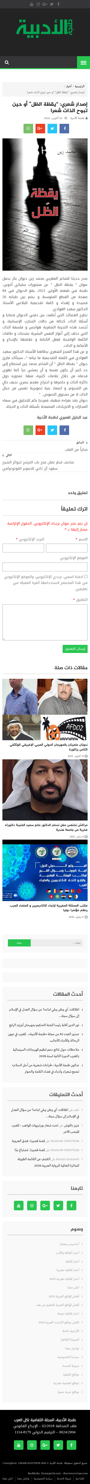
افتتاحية (80, 1478)
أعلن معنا (73, 1288)
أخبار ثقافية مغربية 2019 (64, 1279)
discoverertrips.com (75, 1473)
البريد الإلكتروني (30, 539)
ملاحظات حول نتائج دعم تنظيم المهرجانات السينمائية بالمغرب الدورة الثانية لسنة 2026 (46, 1053)
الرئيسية (79, 86)
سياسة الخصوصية (68, 1357)
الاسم (82, 539)
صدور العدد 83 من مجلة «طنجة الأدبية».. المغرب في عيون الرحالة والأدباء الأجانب (43, 1037)
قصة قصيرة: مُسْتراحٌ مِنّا (30, 1150)
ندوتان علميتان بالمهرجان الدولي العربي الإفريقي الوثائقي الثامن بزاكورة (49, 747)
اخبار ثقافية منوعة (68, 1314)
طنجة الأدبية (77, 118)
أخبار (69, 86)
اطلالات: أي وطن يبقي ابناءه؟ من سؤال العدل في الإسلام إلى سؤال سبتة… (44, 1012)
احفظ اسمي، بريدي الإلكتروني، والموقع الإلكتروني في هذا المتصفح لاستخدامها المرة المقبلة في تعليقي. (46, 582)
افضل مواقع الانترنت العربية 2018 (58, 1323)
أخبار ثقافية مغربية (67, 1270)
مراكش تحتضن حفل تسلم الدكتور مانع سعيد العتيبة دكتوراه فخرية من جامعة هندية (46, 827)
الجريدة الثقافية (70, 1340)
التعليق (80, 600)
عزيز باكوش (71, 1125)
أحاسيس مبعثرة (69, 1244)
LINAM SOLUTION (29, 1463)
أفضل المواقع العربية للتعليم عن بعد (57, 1305)
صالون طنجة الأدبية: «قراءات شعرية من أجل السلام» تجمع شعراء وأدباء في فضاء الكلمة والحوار (45, 1068)
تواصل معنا (72, 1349)
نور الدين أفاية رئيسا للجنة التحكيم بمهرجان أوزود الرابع (44, 1025)
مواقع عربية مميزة (68, 1392)
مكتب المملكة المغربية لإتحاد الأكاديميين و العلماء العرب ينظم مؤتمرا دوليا (49, 908)
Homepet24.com (51, 1473)
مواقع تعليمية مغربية (66, 1383)
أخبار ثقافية (72, 1262)
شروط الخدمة (70, 1366)
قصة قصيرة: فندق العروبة (28, 1141)
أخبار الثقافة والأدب (67, 1253)
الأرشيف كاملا (70, 1331)
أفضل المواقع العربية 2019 (64, 1296)
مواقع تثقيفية (71, 1375)
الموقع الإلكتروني (74, 558)
